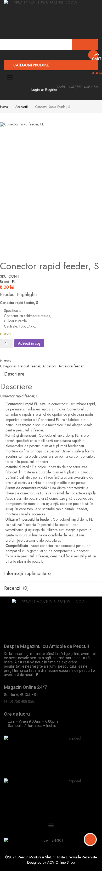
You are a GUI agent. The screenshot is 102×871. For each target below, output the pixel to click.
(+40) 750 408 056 (19, 701)
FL (13, 281)
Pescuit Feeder (29, 366)
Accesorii (21, 106)
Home (4, 106)
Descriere (14, 374)
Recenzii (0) (16, 588)
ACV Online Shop (60, 862)
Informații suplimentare (27, 573)
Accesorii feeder (71, 366)
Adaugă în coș (29, 343)
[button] (51, 825)
